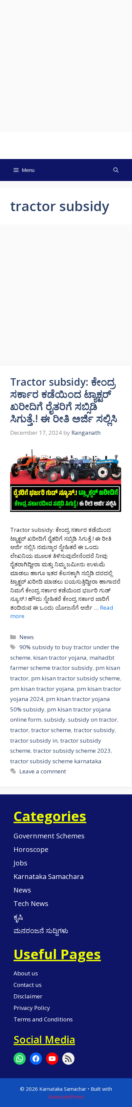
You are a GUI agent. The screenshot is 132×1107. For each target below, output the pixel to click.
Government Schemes (49, 835)
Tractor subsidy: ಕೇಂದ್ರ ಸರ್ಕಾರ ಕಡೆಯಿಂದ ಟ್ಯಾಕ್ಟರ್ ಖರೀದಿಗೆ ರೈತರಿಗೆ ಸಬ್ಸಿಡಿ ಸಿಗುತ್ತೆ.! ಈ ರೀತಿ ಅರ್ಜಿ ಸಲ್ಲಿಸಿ (63, 400)
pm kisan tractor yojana (42, 689)
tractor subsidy (94, 730)
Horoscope (31, 849)
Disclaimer (28, 996)
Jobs (20, 862)
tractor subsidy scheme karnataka (56, 761)
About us (26, 973)
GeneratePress (66, 1096)
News (26, 637)
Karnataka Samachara (49, 876)
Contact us (28, 985)
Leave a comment (42, 771)
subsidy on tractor (92, 719)
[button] (116, 170)
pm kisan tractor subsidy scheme (75, 678)
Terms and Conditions (43, 1019)
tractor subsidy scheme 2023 (72, 750)
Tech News (31, 903)
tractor (19, 730)
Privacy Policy (32, 1008)
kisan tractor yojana (60, 657)
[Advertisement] (66, 66)
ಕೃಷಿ (18, 917)
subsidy (54, 719)
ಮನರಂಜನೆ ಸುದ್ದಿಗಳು (41, 930)
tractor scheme (51, 730)
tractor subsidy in (34, 740)
